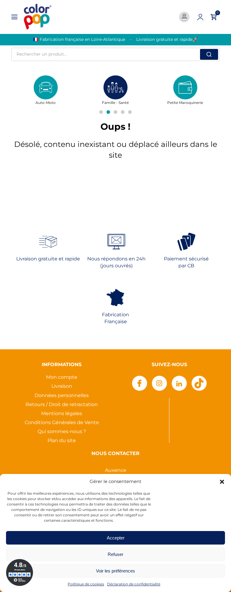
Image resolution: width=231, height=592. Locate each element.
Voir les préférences (115, 570)
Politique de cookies (86, 584)
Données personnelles (62, 395)
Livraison (61, 386)
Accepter (116, 537)
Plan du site (62, 440)
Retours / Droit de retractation (62, 404)
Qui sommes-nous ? (62, 431)
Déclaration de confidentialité (133, 584)
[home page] (37, 17)
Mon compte (61, 377)
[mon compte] (200, 17)
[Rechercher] (209, 54)
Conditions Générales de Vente (62, 422)
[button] (222, 482)
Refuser (115, 554)
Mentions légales (61, 413)
